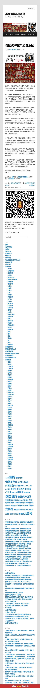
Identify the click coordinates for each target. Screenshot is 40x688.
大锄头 (10, 286)
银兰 (9, 342)
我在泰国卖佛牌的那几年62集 (14, 593)
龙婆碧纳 (10, 444)
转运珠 (10, 338)
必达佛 (10, 301)
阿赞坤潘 (10, 379)
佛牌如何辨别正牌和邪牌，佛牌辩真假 (16, 559)
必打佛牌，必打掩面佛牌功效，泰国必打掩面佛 (19, 644)
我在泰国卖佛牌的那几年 (12, 260)
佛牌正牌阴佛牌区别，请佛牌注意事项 (16, 563)
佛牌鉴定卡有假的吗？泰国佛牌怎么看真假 (18, 544)
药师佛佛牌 (11, 325)
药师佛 (30, 500)
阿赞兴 (10, 373)
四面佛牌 (10, 282)
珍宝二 (10, 318)
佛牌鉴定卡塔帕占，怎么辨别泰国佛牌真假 (18, 533)
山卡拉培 (10, 366)
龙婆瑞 (10, 440)
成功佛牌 (10, 303)
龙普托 (10, 468)
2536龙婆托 (8, 608)
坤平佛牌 (10, 284)
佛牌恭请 (8, 251)
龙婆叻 (10, 407)
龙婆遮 (10, 462)
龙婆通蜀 (10, 460)
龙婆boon (11, 392)
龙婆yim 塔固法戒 (10, 612)
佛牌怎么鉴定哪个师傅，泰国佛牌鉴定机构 (18, 529)
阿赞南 (10, 377)
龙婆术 (10, 431)
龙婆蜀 (10, 455)
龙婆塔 (10, 414)
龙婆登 (10, 442)
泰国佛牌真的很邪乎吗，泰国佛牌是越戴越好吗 (19, 522)
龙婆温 (10, 436)
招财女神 (10, 308)
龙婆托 (10, 423)
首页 (7, 34)
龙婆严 (10, 403)
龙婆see (10, 397)
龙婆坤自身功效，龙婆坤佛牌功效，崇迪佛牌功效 (20, 654)
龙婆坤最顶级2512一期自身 (13, 595)
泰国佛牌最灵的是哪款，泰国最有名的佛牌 (18, 531)
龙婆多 (10, 416)
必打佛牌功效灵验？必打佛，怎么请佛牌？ (18, 680)
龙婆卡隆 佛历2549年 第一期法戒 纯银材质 (18, 614)
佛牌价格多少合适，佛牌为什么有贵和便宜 (18, 555)
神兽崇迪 (10, 321)
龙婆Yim (10, 399)
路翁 (9, 336)
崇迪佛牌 (10, 297)
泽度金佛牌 (11, 314)
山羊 (9, 292)
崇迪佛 (10, 295)
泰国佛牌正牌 (9, 351)
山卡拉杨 (10, 368)
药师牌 (16, 503)
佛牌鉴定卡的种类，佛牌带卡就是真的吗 (17, 550)
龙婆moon (11, 394)
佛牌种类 (8, 258)
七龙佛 (10, 269)
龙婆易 (10, 427)
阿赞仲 (10, 371)
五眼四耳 (10, 273)
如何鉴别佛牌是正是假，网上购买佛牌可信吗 (18, 561)
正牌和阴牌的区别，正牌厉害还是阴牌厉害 (18, 565)
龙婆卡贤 (10, 405)
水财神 (10, 312)
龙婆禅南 (10, 447)
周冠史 (10, 364)
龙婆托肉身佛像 (10, 573)
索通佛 (10, 323)
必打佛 (10, 299)
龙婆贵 (16, 514)
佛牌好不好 (11, 277)
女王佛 (26, 486)
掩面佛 (10, 310)
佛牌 (11, 34)
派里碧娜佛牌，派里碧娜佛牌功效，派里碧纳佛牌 (20, 656)
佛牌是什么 (8, 253)
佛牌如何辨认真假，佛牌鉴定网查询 (16, 539)
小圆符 (10, 288)
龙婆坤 (10, 410)
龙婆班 (10, 438)
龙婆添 (10, 434)
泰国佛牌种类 (9, 355)
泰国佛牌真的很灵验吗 (12, 353)
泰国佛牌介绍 (9, 347)
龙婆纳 (10, 451)
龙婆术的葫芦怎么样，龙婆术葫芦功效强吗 (18, 548)
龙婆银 (10, 464)
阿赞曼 (10, 390)
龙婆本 (10, 429)
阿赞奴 (10, 384)
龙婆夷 (10, 418)
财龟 (9, 334)
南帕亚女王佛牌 (12, 279)
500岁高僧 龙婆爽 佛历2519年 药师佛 (16, 606)
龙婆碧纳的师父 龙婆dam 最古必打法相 (17, 603)
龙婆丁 (10, 401)
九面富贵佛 (11, 271)
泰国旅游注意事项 (10, 358)
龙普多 (10, 466)
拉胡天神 (10, 305)
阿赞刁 (10, 375)
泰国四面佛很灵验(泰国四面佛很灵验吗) (17, 616)
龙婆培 (10, 412)
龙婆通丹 (10, 457)
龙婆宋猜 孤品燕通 (10, 610)
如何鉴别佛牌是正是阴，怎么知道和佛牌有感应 (19, 542)
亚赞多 (10, 362)
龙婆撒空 (10, 425)
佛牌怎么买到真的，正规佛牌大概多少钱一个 (18, 552)
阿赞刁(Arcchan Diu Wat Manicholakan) (17, 582)
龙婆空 (10, 449)
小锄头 (10, 290)
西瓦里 (10, 327)
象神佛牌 (10, 329)
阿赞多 (10, 381)
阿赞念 (10, 388)
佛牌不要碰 (8, 247)
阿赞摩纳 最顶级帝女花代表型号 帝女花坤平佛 (19, 597)
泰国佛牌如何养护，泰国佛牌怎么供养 (16, 546)
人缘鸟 (10, 275)
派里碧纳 (10, 316)
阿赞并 (10, 386)
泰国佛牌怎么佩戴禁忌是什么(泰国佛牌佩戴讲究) (19, 575)
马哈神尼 (10, 344)
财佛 (9, 332)
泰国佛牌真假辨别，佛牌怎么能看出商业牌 (18, 557)
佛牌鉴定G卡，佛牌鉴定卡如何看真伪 (16, 535)
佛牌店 (7, 249)
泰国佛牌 (16, 34)
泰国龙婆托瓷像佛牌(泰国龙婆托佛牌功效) (17, 577)
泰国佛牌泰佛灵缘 (15, 14)
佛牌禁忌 (8, 255)
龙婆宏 (10, 421)
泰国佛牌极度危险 (22, 177)
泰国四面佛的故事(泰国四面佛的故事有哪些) (18, 580)
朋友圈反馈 (31, 34)
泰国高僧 (23, 34)
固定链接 (11, 179)
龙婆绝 (10, 453)
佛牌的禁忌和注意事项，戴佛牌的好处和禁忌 (18, 537)
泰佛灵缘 (8, 264)
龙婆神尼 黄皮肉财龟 (11, 623)
